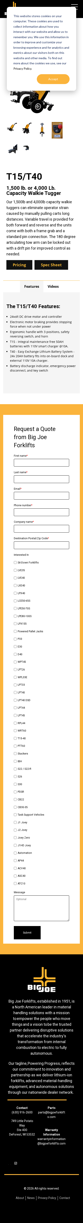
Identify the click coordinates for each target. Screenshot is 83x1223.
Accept (53, 79)
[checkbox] (41, 723)
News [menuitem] (31, 1198)
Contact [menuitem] (64, 1198)
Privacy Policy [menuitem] (47, 1198)
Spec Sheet (51, 264)
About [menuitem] (20, 1198)
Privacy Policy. (22, 68)
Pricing (19, 264)
